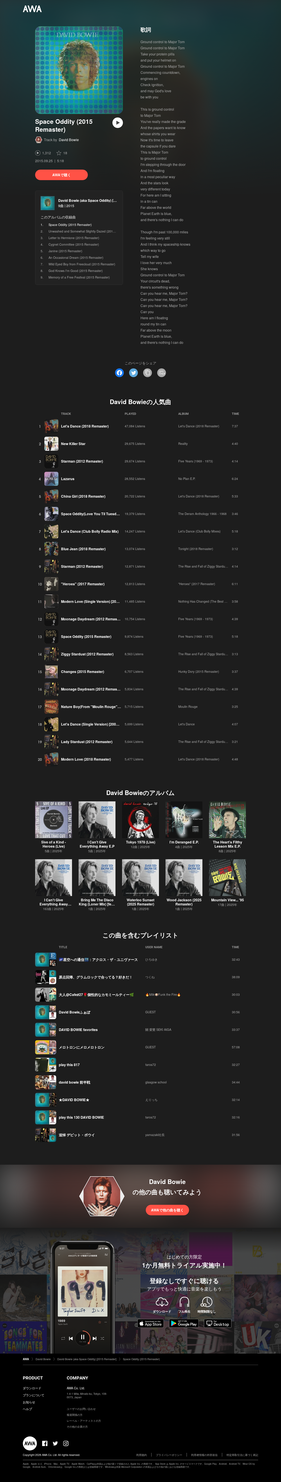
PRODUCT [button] (33, 1378)
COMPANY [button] (77, 1378)
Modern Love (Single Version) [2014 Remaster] (99, 601)
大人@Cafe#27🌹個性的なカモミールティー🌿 (96, 994)
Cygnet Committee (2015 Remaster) (74, 244)
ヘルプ (27, 1409)
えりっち (151, 1099)
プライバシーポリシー (169, 1455)
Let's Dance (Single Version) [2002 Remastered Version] (107, 724)
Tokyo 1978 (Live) (140, 842)
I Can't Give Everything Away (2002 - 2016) (54, 904)
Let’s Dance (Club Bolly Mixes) (199, 531)
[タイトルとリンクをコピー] (147, 372)
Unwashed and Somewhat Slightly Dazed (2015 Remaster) (89, 231)
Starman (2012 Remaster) (82, 461)
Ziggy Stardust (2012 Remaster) (87, 654)
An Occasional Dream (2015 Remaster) (76, 257)
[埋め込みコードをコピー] (161, 372)
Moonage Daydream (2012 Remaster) (91, 618)
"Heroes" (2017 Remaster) (82, 583)
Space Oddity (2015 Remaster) (86, 636)
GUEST (150, 1012)
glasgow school (156, 1082)
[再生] (117, 122)
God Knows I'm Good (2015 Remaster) (76, 270)
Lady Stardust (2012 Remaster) (86, 741)
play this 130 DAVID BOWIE (81, 1117)
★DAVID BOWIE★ (74, 1099)
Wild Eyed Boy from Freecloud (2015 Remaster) (82, 264)
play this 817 (69, 1064)
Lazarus (67, 478)
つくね (150, 977)
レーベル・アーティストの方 (84, 1420)
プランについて (33, 1395)
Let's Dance (186, 724)
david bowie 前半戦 (74, 1082)
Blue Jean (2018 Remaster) (83, 548)
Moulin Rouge (188, 706)
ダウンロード (32, 1388)
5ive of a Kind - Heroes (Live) (53, 844)
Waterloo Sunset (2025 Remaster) (140, 902)
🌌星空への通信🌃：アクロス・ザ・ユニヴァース (98, 959)
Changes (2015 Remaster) (82, 671)
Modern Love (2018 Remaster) (86, 759)
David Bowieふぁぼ (74, 1012)
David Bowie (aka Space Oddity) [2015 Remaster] (98, 200)
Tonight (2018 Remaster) (195, 549)
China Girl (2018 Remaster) (83, 496)
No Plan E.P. (186, 478)
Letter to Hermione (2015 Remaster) (74, 238)
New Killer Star (73, 443)
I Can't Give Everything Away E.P (97, 844)
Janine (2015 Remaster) (65, 251)
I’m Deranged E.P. (184, 842)
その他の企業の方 (77, 1426)
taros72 (150, 1064)
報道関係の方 (75, 1414)
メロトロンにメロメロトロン (81, 1047)
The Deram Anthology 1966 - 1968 (202, 513)
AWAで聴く (61, 174)
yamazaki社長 (155, 1134)
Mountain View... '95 (227, 899)
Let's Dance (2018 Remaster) (85, 426)
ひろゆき (151, 959)
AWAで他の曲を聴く (167, 1209)
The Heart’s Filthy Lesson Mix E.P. (227, 844)
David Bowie (69, 139)
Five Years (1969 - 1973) (195, 461)
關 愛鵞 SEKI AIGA (158, 1029)
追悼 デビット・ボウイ (77, 1134)
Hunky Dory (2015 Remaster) (198, 671)
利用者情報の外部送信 (204, 1455)
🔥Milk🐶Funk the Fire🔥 (163, 994)
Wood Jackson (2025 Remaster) (184, 902)
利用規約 (141, 1455)
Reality (183, 443)
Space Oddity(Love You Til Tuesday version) (98, 513)
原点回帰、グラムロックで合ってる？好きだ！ (96, 977)
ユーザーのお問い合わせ (81, 1409)
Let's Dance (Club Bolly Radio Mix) (90, 531)
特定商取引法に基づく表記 (242, 1455)
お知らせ (29, 1402)
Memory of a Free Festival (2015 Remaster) (79, 277)
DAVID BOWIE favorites (78, 1029)
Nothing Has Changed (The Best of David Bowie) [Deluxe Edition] (223, 601)
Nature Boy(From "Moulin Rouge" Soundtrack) (100, 706)
